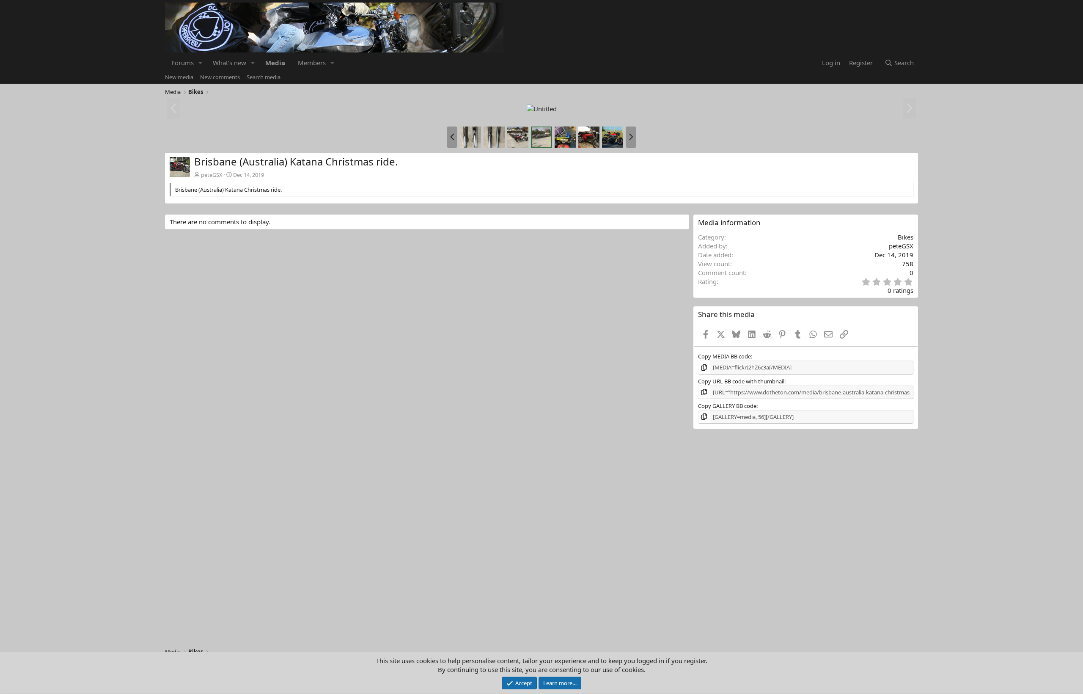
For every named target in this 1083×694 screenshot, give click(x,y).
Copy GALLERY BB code (727, 406)
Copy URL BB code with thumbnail (741, 381)
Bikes (905, 237)
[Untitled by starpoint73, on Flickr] (542, 109)
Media (275, 62)
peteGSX (212, 175)
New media (179, 77)
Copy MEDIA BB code (724, 356)
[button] (200, 63)
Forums (182, 62)
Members (312, 62)
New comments (220, 77)
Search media (263, 77)
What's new (229, 62)
